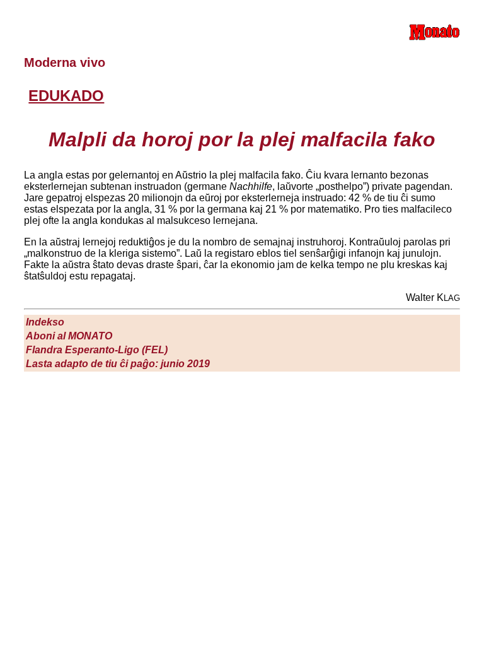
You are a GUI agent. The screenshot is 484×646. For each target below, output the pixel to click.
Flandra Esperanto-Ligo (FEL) (97, 349)
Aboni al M (69, 336)
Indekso (45, 322)
